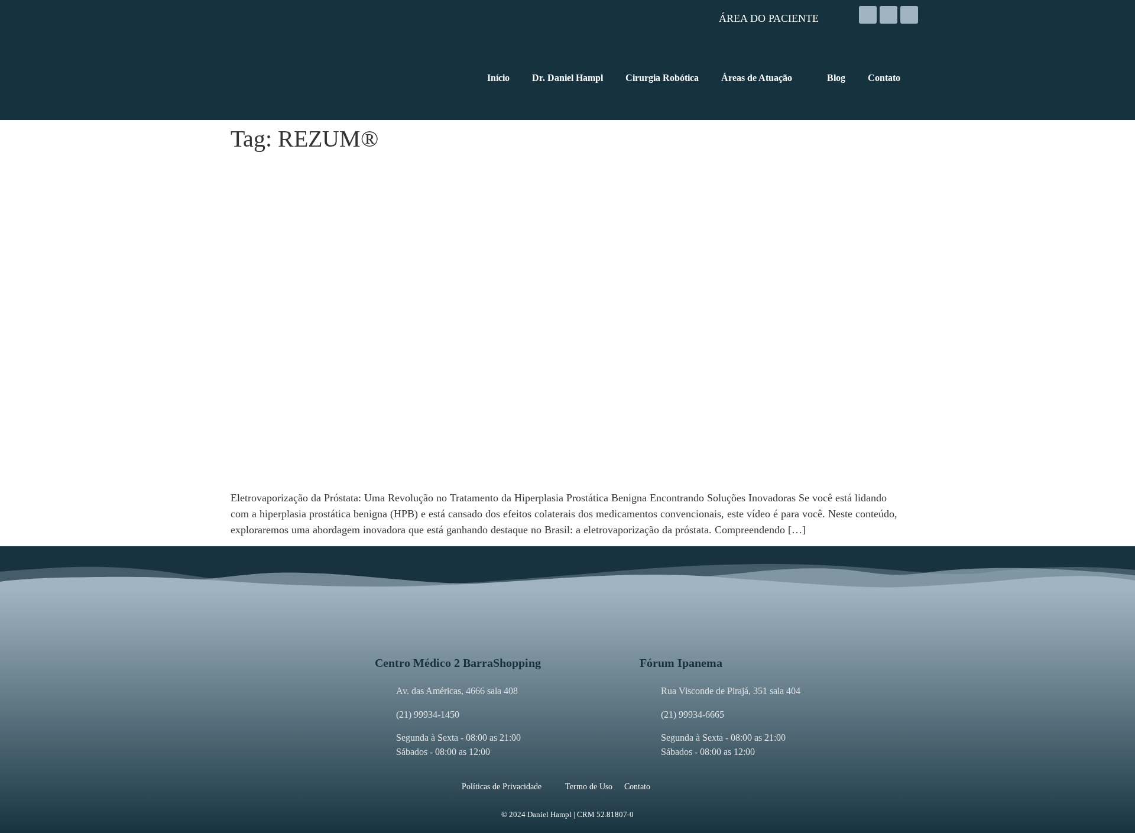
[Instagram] (868, 15)
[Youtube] (909, 15)
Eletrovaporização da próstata (319, 171)
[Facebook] (888, 15)
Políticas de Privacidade (501, 786)
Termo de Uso (588, 786)
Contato (637, 786)
